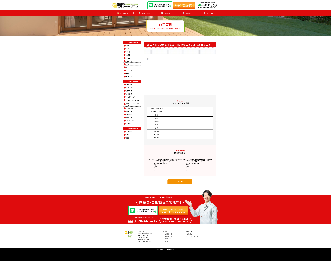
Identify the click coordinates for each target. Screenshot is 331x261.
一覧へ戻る (179, 182)
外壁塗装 (129, 94)
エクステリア (130, 70)
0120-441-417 (146, 221)
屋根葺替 (129, 91)
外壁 (127, 49)
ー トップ (165, 231)
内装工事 (129, 118)
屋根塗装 (129, 85)
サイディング (130, 97)
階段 (127, 73)
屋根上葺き (129, 88)
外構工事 (129, 111)
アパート (129, 135)
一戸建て (129, 132)
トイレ (128, 58)
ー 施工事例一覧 (167, 234)
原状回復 (129, 114)
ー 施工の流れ (167, 239)
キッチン (129, 52)
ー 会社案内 (189, 234)
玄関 (127, 64)
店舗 (127, 138)
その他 (128, 124)
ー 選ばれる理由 (167, 236)
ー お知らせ (189, 231)
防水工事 (129, 77)
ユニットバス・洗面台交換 (133, 104)
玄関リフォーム (131, 108)
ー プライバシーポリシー (192, 236)
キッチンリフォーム (132, 100)
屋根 (127, 46)
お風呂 (128, 55)
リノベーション (131, 121)
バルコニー (129, 61)
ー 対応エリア (167, 241)
